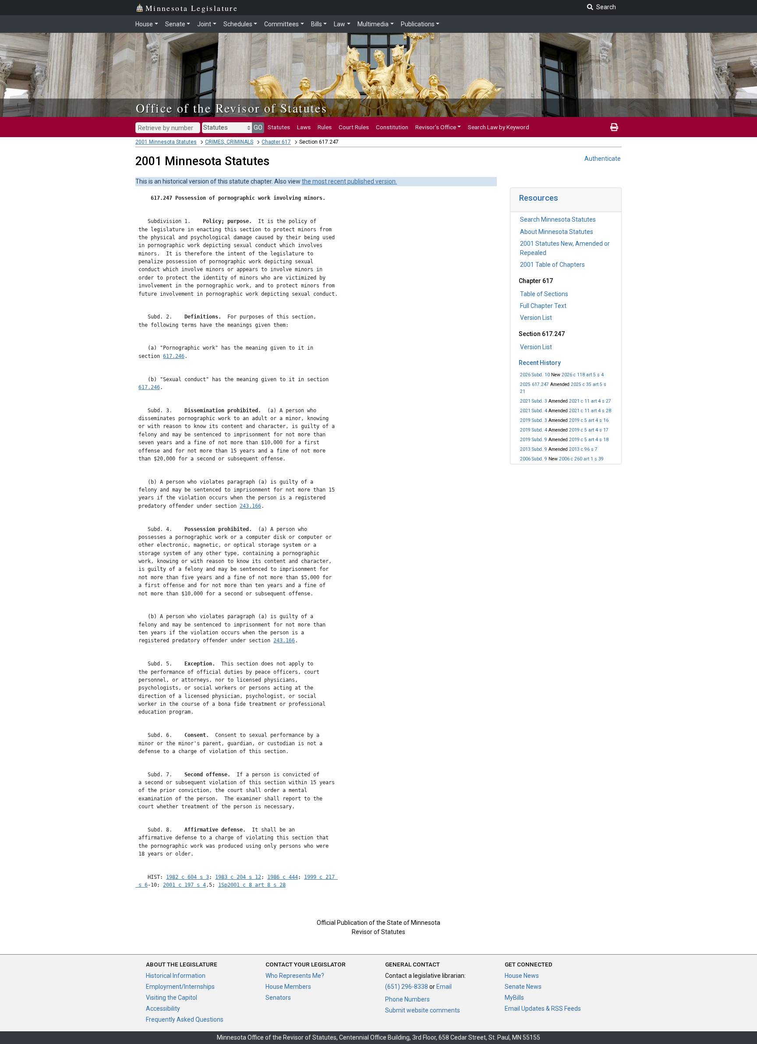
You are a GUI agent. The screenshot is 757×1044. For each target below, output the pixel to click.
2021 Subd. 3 (533, 401)
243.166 (250, 506)
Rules (325, 127)
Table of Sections (544, 293)
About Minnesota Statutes (556, 231)
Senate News (523, 986)
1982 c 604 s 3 (187, 877)
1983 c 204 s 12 (238, 877)
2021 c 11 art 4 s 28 (590, 411)
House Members (288, 986)
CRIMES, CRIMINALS (229, 142)
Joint (204, 24)
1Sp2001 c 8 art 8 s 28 (252, 885)
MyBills (514, 997)
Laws (304, 127)
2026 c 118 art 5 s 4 (583, 375)
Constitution (392, 127)
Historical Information (175, 975)
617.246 (173, 356)
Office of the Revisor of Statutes (231, 107)
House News (522, 975)
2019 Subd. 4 (533, 430)
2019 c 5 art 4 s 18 (588, 439)
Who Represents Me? (294, 975)
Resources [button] (538, 197)
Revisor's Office (435, 127)
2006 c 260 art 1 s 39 (581, 459)
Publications (418, 24)
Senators (278, 997)
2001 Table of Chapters (552, 264)
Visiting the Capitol (171, 997)
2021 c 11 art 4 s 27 (590, 401)
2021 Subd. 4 (533, 411)
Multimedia (373, 24)
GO (258, 127)
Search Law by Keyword (498, 127)
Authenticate (602, 158)
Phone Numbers (407, 999)
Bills (316, 24)
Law (339, 24)
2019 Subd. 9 (533, 439)
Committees (281, 24)
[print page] (614, 127)
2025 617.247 (534, 384)
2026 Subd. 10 (535, 375)
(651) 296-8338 (406, 986)
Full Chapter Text (543, 305)
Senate (175, 24)
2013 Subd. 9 (533, 449)
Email (444, 986)
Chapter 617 (276, 142)
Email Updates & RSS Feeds (543, 1008)
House (144, 24)
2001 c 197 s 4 (184, 885)
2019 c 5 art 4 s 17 (588, 430)
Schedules (237, 24)
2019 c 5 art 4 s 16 (588, 420)
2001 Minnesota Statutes (166, 142)
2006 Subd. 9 (533, 459)
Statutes (279, 127)
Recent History (540, 362)
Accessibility (163, 1008)
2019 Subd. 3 (533, 420)
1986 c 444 (282, 877)
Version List (536, 317)
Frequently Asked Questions (184, 1019)
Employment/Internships (180, 986)
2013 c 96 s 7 (583, 449)
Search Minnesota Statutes (558, 219)
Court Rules (354, 127)
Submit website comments (422, 1010)
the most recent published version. (349, 181)
